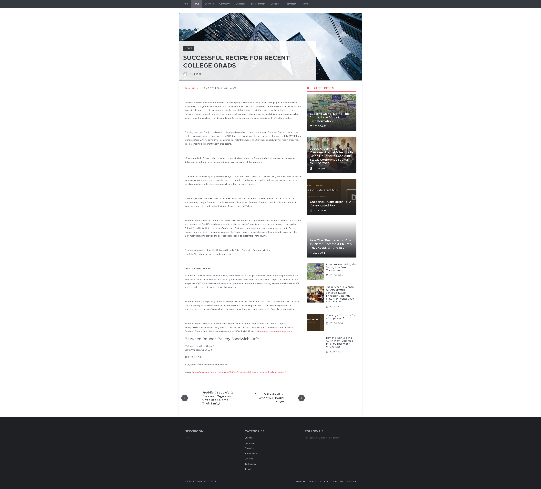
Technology (290, 3)
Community (224, 3)
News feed (301, 481)
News (196, 3)
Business (209, 3)
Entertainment (258, 3)
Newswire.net (192, 88)
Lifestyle (275, 3)
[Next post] (301, 398)
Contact (324, 481)
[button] (358, 4)
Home (185, 3)
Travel (305, 3)
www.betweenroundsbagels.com (275, 331)
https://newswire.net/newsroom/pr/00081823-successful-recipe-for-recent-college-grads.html (240, 371)
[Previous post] (184, 398)
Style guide (351, 481)
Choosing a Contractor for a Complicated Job (340, 317)
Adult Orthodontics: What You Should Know (269, 398)
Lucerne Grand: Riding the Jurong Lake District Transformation (329, 117)
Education (241, 3)
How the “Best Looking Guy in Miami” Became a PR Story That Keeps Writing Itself (331, 244)
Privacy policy (337, 481)
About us (313, 481)
